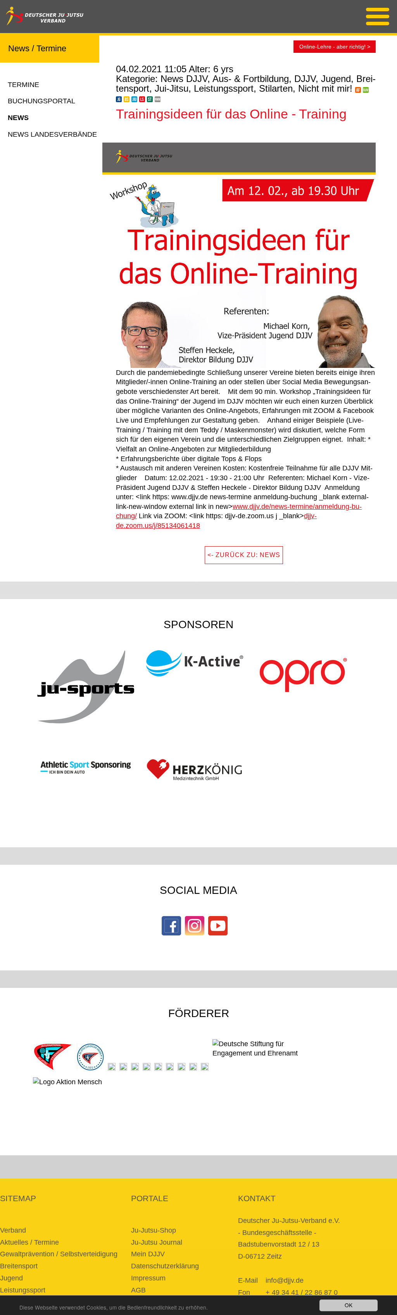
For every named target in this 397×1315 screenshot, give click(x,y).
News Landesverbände (52, 134)
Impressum (148, 1278)
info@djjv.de (285, 1280)
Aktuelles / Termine (29, 1242)
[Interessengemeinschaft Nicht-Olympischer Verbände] (158, 1067)
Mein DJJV (148, 1254)
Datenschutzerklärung (165, 1266)
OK (348, 1305)
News (18, 118)
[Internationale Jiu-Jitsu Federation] (53, 1057)
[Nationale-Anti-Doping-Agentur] (170, 1067)
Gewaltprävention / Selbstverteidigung (58, 1254)
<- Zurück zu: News (243, 555)
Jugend (11, 1278)
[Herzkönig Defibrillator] (194, 769)
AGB (138, 1290)
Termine (23, 85)
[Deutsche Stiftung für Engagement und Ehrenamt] (260, 1055)
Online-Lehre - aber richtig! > (334, 47)
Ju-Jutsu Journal (156, 1242)
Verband (13, 1230)
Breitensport (19, 1266)
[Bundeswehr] (193, 1067)
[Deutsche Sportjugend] (146, 1067)
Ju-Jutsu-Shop (153, 1230)
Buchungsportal (41, 101)
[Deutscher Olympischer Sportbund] (135, 1067)
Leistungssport (22, 1290)
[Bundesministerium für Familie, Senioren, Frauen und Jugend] (112, 1067)
